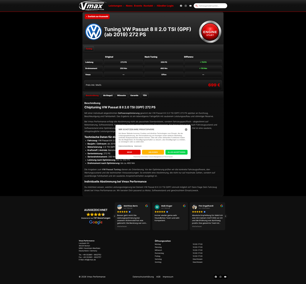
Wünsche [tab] (121, 95)
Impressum (168, 277)
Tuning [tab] (89, 49)
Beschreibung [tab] (92, 95)
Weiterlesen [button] (122, 226)
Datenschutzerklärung (143, 277)
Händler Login (165, 5)
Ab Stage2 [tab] (108, 95)
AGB (158, 277)
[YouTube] (190, 6)
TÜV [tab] (145, 95)
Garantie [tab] (134, 95)
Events (138, 5)
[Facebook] (181, 6)
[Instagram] (186, 6)
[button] (225, 216)
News (129, 5)
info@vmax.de (90, 260)
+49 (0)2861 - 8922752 (91, 255)
